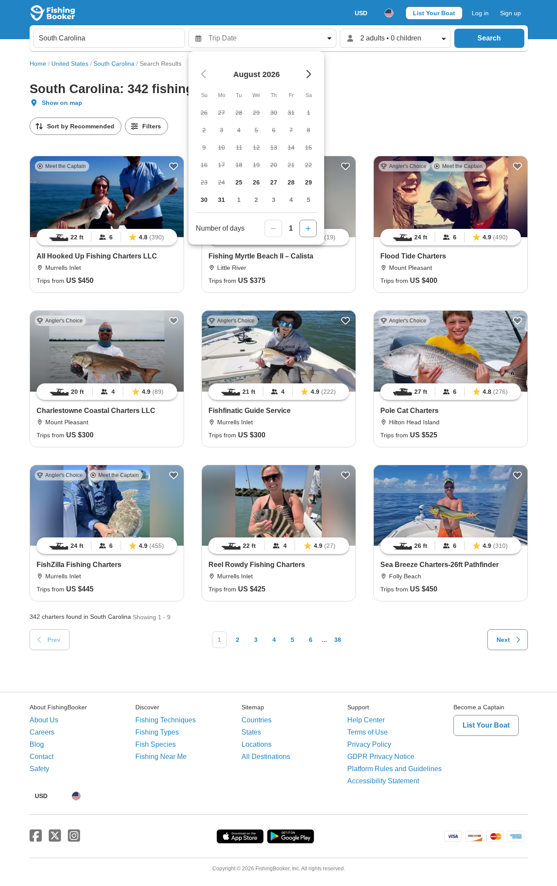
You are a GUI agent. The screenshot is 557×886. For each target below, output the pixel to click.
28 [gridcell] (291, 182)
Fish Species (155, 744)
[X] (55, 836)
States (251, 732)
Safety (39, 768)
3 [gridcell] (273, 199)
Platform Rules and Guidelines (394, 768)
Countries (257, 720)
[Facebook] (36, 836)
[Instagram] (74, 836)
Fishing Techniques (165, 720)
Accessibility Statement (383, 781)
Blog (37, 744)
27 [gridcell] (273, 182)
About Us (44, 720)
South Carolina (114, 63)
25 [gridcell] (238, 182)
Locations (257, 744)
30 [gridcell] (204, 199)
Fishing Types (157, 732)
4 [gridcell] (291, 199)
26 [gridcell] (256, 182)
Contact (42, 756)
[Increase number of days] (308, 228)
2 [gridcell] (256, 199)
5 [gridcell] (308, 199)
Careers (42, 732)
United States (69, 63)
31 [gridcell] (221, 199)
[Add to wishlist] (174, 166)
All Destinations (266, 756)
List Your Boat (434, 13)
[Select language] (389, 13)
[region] (107, 237)
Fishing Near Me (161, 756)
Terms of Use (367, 732)
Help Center (366, 720)
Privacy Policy (369, 744)
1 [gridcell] (239, 199)
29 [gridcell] (308, 182)
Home (38, 63)
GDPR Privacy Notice (380, 756)
